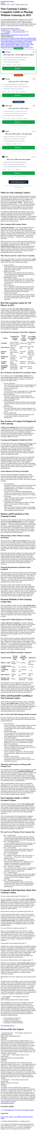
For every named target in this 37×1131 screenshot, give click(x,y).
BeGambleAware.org (18, 187)
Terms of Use (12, 1116)
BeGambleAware (8, 1110)
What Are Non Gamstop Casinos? (10, 38)
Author (3, 3)
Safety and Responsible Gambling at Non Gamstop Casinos (17, 44)
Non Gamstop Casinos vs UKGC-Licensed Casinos (15, 46)
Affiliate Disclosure (22, 1116)
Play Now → (18, 68)
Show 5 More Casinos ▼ (18, 182)
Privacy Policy (5, 1116)
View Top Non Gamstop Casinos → (10, 28)
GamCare (18, 1110)
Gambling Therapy (28, 1110)
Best (7, 1)
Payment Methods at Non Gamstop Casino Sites (18, 43)
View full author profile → (8, 1025)
